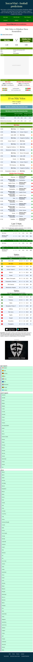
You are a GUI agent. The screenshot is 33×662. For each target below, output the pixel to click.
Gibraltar (3, 538)
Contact (22, 653)
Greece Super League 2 (7, 34)
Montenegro (4, 594)
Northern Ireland (5, 436)
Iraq (2, 558)
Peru (3, 608)
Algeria (3, 474)
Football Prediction (25, 656)
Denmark (3, 414)
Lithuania (3, 583)
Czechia (3, 411)
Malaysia (3, 588)
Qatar (3, 611)
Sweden (3, 456)
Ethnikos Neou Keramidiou (26, 40)
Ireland (3, 428)
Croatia (3, 408)
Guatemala (4, 541)
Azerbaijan (4, 483)
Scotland (5, 390)
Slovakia (3, 450)
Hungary (3, 422)
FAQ (10, 653)
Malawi (3, 586)
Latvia (3, 580)
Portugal (5, 387)
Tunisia (3, 633)
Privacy (17, 653)
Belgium (3, 403)
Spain (5, 370)
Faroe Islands (4, 533)
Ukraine (3, 464)
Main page (5, 17)
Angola (3, 477)
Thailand (3, 630)
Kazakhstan (4, 572)
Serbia (3, 616)
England (5, 367)
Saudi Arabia (4, 613)
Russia (3, 447)
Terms (13, 653)
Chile (3, 505)
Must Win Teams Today (15, 656)
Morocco (3, 597)
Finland (3, 417)
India (3, 549)
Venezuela (4, 644)
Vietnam (3, 647)
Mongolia (3, 591)
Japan (3, 566)
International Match (5, 425)
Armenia (3, 480)
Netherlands (6, 384)
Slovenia (3, 453)
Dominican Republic (5, 522)
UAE (3, 636)
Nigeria (3, 602)
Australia (3, 397)
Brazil (3, 499)
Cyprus (3, 519)
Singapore (4, 619)
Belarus (3, 491)
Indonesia (3, 552)
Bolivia (3, 494)
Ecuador (3, 524)
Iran (2, 555)
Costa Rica (4, 513)
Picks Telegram (27, 17)
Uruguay (3, 638)
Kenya (3, 574)
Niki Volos (7, 40)
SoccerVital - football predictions (16, 5)
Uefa (5, 381)
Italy (4, 376)
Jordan (3, 569)
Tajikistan (3, 627)
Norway (3, 439)
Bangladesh (4, 488)
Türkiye (3, 461)
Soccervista (6, 656)
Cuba (3, 516)
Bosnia (3, 497)
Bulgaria (3, 406)
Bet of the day (16, 17)
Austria (3, 400)
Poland (3, 442)
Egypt (3, 527)
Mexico (3, 433)
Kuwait (3, 577)
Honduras (4, 544)
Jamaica (3, 563)
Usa (2, 467)
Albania (3, 472)
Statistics (16, 20)
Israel (3, 431)
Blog (27, 20)
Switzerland (4, 458)
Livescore (5, 20)
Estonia (3, 530)
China (3, 508)
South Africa (4, 622)
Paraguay (3, 605)
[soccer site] (16, 359)
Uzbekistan (4, 641)
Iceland (3, 547)
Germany (5, 373)
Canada (3, 502)
